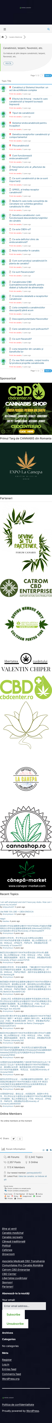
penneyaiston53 (34, 1173)
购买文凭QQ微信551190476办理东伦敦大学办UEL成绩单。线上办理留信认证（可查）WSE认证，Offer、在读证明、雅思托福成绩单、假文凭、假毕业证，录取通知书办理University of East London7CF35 (25, 956)
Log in (5, 1364)
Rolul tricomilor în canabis (26, 250)
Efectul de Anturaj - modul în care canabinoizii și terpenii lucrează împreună (28, 101)
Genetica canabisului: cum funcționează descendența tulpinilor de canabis (28, 218)
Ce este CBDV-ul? (21, 229)
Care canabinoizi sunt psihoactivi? (30, 328)
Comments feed (11, 1374)
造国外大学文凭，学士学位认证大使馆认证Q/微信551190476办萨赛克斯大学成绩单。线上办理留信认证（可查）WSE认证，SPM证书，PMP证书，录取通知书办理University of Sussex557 (25, 942)
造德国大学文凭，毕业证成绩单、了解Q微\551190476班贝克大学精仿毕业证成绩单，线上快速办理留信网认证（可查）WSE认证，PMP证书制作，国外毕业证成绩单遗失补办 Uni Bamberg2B (26, 971)
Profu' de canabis (15, 94)
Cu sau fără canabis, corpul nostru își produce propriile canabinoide (29, 361)
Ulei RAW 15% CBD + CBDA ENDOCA (16, 911)
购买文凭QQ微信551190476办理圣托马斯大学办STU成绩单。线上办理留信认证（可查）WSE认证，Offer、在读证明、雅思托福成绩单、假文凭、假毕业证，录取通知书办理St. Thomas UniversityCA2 (25, 1037)
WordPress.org (10, 1378)
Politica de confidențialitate (18, 1404)
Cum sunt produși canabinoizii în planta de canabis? (28, 262)
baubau (6, 921)
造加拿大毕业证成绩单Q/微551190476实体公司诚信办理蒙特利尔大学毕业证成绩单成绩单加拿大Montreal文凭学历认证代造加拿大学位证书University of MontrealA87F (26, 928)
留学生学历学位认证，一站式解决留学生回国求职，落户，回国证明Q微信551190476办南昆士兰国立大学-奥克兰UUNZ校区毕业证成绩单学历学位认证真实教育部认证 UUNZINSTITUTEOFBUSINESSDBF (25, 1083)
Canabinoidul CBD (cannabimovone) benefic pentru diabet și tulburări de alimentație (26, 285)
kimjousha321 (8, 907)
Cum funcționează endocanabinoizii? (20, 157)
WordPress (32, 1410)
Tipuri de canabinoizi (23, 113)
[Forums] (3, 37)
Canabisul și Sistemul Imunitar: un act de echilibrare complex (28, 89)
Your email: (8, 1299)
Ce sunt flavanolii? (22, 338)
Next (47, 75)
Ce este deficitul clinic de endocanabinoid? (24, 240)
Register (7, 1359)
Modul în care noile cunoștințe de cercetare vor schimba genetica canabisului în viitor (28, 204)
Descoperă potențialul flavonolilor (30, 318)
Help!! (2, 919)
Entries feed (9, 1369)
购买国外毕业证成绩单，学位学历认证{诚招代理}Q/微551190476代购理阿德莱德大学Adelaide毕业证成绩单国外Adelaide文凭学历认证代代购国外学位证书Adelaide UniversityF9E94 (26, 1051)
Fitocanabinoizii (20, 145)
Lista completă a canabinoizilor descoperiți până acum (27, 309)
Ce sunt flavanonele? (23, 272)
